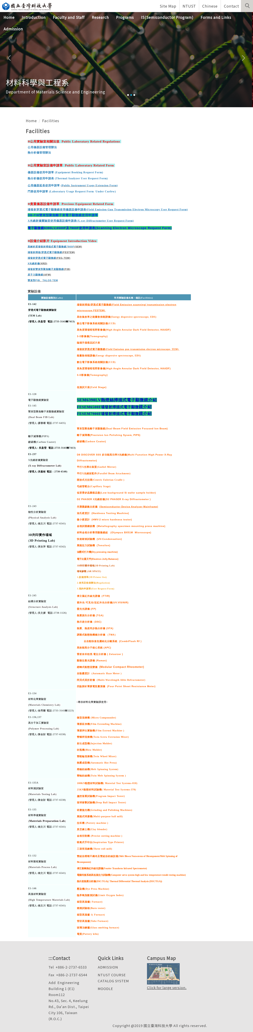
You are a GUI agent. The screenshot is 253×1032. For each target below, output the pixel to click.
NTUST (189, 6)
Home (9, 17)
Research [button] (100, 17)
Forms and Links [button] (216, 17)
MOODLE (105, 988)
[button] (247, 6)
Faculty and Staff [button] (69, 17)
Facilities (50, 120)
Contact (231, 6)
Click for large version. (167, 987)
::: (51, 958)
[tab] (128, 95)
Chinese (210, 6)
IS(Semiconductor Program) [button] (167, 17)
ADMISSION (108, 967)
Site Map (168, 6)
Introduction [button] (34, 17)
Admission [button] (13, 28)
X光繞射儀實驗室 (38, 460)
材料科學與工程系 (37, 82)
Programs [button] (125, 17)
